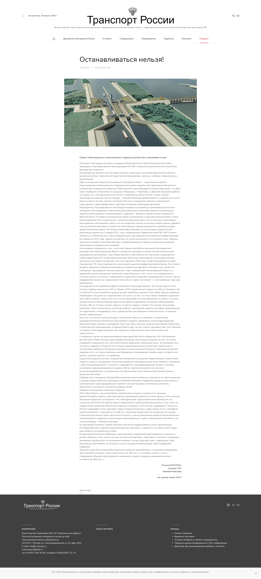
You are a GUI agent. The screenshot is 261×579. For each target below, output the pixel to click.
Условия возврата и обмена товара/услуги (196, 539)
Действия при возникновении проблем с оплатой (199, 546)
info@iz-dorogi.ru (37, 546)
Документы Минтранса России (78, 38)
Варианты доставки (184, 536)
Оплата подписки (183, 533)
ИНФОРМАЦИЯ (28, 529)
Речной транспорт (102, 67)
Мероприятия (149, 38)
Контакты (186, 38)
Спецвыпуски (126, 38)
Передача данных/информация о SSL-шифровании (200, 543)
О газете (107, 38)
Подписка (169, 38)
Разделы (204, 38)
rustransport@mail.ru (32, 549)
